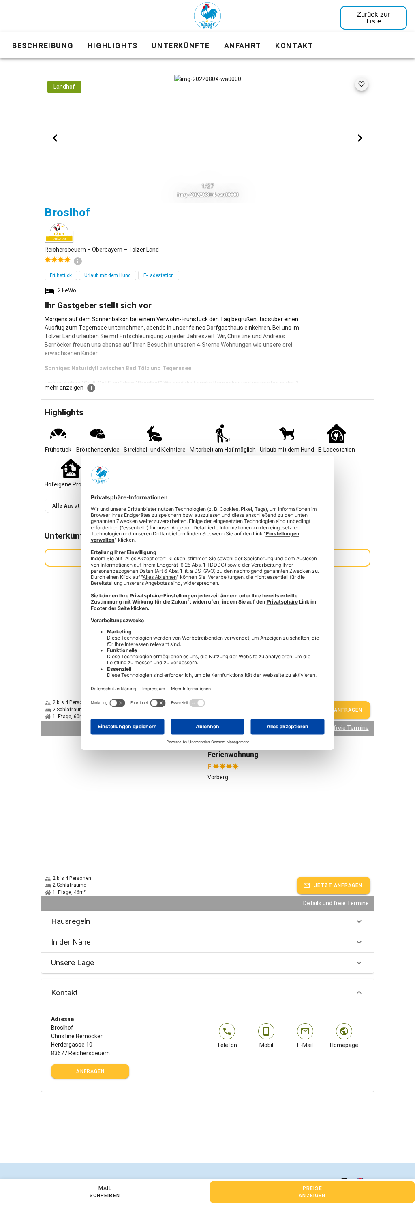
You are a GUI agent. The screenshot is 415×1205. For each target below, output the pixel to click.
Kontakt (64, 992)
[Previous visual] (55, 138)
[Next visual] (360, 138)
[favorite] (361, 84)
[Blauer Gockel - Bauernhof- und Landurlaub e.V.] (207, 17)
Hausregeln (70, 921)
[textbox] (173, 349)
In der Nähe (70, 942)
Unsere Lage (72, 962)
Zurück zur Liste (373, 18)
